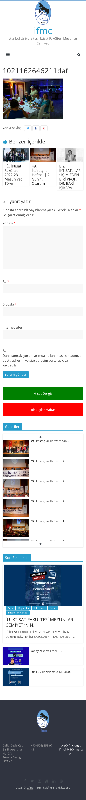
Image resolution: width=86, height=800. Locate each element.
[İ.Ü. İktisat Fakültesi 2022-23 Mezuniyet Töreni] (16, 150)
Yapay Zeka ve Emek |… (46, 651)
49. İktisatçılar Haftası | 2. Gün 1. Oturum (41, 175)
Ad (6, 281)
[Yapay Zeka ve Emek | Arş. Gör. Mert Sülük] (16, 649)
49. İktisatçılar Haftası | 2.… (49, 443)
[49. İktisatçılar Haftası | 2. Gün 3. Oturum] (16, 443)
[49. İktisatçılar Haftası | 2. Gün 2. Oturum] (16, 463)
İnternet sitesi (13, 327)
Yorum (9, 223)
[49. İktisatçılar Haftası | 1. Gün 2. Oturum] (16, 504)
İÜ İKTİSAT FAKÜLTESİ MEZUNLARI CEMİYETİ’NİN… (40, 622)
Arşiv (10, 608)
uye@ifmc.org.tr (71, 745)
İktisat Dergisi (43, 393)
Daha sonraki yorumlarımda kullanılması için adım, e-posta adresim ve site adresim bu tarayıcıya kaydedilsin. (42, 360)
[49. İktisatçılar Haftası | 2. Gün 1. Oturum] (43, 150)
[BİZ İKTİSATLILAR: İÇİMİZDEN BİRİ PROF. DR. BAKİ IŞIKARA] (70, 150)
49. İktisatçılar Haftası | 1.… (49, 503)
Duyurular (23, 608)
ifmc (43, 30)
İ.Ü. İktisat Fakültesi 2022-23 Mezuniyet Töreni (13, 175)
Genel (53, 608)
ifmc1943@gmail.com (71, 751)
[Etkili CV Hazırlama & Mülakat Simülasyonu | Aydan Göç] (16, 670)
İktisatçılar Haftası (43, 410)
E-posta (10, 304)
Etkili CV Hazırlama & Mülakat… (51, 672)
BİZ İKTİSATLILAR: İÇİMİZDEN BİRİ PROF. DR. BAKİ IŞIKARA (70, 177)
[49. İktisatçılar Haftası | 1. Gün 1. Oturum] (16, 524)
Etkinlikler (39, 608)
